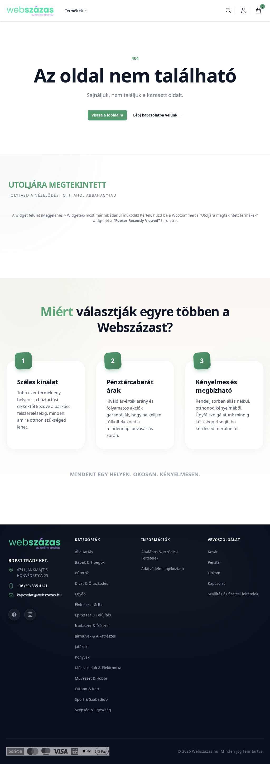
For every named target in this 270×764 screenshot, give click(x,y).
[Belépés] (243, 10)
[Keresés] (228, 10)
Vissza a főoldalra (107, 115)
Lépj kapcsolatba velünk (157, 115)
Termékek (74, 10)
